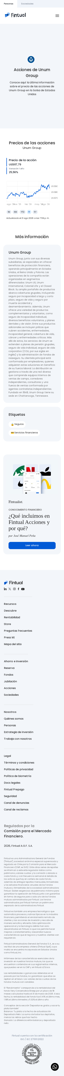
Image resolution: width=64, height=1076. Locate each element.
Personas (10, 725)
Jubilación (10, 681)
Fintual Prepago (14, 789)
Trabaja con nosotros (18, 739)
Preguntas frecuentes (18, 631)
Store (7, 624)
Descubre (10, 611)
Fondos (8, 675)
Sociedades (11, 695)
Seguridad (10, 796)
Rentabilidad (12, 617)
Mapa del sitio (13, 644)
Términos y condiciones (19, 763)
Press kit (9, 637)
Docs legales (12, 783)
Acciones (10, 688)
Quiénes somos (13, 719)
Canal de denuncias (16, 803)
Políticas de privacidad (18, 769)
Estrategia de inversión (18, 732)
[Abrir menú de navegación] (57, 15)
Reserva (9, 668)
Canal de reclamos (16, 809)
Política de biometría (17, 776)
